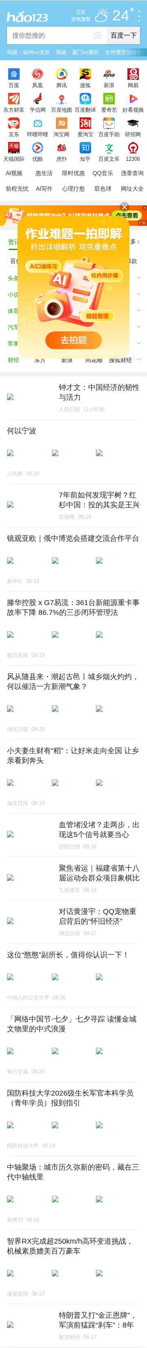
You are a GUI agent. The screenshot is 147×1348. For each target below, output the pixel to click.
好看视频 (133, 110)
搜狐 (85, 85)
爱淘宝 (86, 134)
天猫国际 (13, 159)
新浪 (109, 85)
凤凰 (37, 85)
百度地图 (61, 110)
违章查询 (132, 173)
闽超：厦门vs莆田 (77, 52)
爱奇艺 (109, 110)
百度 (14, 85)
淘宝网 (61, 134)
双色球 (102, 188)
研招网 (133, 134)
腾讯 (61, 85)
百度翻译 (85, 110)
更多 (130, 241)
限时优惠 (73, 173)
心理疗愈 (73, 188)
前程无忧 (17, 188)
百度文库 (109, 159)
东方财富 (13, 110)
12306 (133, 159)
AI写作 (44, 188)
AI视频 (14, 173)
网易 (133, 85)
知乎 (85, 159)
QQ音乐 (103, 173)
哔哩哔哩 (37, 134)
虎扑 (61, 159)
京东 (14, 134)
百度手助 (109, 134)
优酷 (37, 159)
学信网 (38, 110)
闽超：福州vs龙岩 (28, 52)
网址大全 (132, 188)
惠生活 (44, 173)
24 (120, 16)
